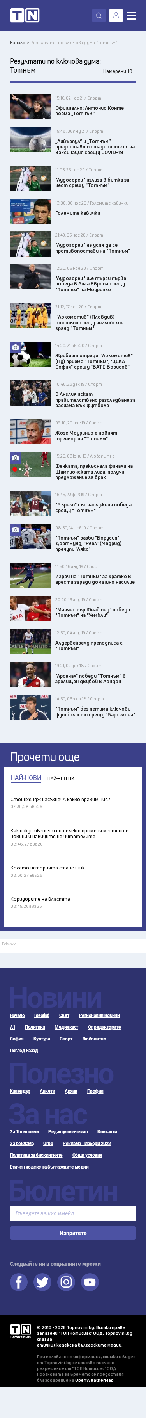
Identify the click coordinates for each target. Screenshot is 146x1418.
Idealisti (41, 1015)
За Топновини (24, 1132)
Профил (95, 1091)
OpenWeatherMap (94, 1380)
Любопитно (94, 1039)
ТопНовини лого (25, 15)
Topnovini (20, 1331)
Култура (41, 1039)
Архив (71, 1091)
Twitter (42, 1282)
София (17, 1039)
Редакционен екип (68, 1132)
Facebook (19, 1282)
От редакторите (104, 1027)
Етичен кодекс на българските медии (49, 1167)
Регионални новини (99, 1015)
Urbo (48, 1143)
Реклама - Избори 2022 (87, 1143)
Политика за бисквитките (36, 1155)
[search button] (99, 15)
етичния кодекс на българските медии (79, 1345)
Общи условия (87, 1155)
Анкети (47, 1091)
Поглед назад (24, 1050)
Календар (20, 1091)
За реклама (21, 1143)
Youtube (90, 1282)
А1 (12, 1027)
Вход (116, 15)
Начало (17, 1015)
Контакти (107, 1132)
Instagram (66, 1282)
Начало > (19, 42)
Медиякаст (66, 1027)
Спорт (66, 1039)
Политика (35, 1027)
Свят (64, 1015)
